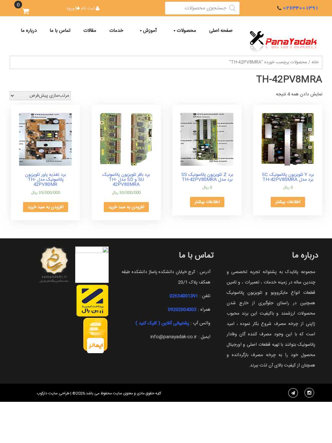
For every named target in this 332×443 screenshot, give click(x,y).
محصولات (186, 31)
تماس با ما (60, 31)
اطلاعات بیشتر (288, 202)
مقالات (89, 31)
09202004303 (182, 310)
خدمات (116, 31)
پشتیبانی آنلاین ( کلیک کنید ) (162, 323)
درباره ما (29, 31)
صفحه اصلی (220, 31)
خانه (315, 62)
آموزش (150, 31)
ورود (70, 8)
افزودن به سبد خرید (126, 207)
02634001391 (300, 8)
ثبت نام (88, 8)
